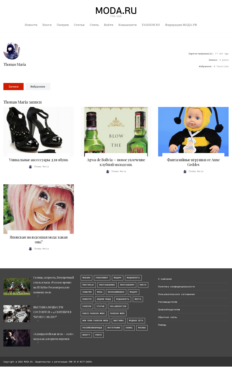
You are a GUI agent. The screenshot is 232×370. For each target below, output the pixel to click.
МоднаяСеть (133, 278)
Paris (98, 335)
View (36, 131)
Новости (31, 25)
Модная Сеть (136, 320)
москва (142, 328)
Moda (99, 292)
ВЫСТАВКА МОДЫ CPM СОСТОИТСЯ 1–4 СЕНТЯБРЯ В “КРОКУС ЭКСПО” (52, 312)
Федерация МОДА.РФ (181, 25)
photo (143, 285)
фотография (114, 328)
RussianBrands (116, 292)
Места (138, 299)
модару (117, 278)
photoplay (88, 285)
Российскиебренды (92, 328)
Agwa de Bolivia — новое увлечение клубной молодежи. (116, 162)
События (87, 292)
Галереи (63, 25)
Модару (133, 292)
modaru (86, 278)
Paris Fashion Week (94, 313)
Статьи (79, 25)
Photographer (107, 285)
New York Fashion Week (95, 320)
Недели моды (104, 299)
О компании (165, 278)
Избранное (37, 86)
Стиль (94, 25)
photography (127, 285)
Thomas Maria (14, 64)
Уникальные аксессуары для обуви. (38, 159)
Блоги (47, 25)
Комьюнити (127, 25)
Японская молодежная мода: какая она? (38, 239)
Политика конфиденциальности (176, 286)
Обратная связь (167, 317)
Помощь (162, 324)
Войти (108, 25)
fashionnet (102, 278)
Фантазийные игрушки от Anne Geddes (193, 162)
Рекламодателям (167, 301)
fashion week (117, 313)
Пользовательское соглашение (176, 294)
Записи (13, 86)
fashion (87, 306)
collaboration (118, 306)
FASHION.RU (151, 25)
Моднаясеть (122, 299)
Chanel (129, 328)
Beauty (86, 335)
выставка (119, 320)
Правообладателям (169, 309)
